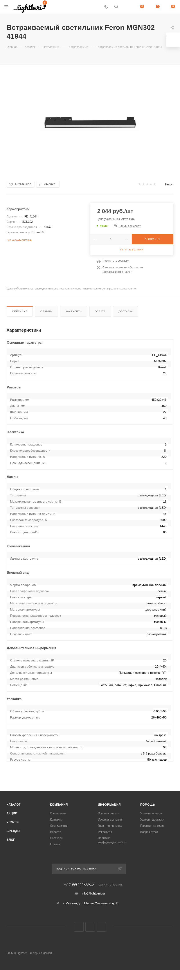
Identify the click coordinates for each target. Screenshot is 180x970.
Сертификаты (59, 825)
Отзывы (46, 311)
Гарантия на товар (110, 825)
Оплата (100, 311)
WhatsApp (101, 927)
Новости (55, 831)
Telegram (90, 927)
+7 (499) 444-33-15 (79, 884)
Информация (109, 804)
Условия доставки (110, 819)
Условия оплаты (108, 813)
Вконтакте (79, 927)
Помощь (147, 804)
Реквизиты (105, 831)
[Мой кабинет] (127, 7)
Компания (59, 804)
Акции (12, 813)
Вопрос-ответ (149, 831)
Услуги (13, 822)
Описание (19, 311)
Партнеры (56, 838)
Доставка (126, 311)
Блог (11, 839)
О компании (58, 813)
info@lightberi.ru (93, 893)
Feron (169, 184)
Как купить (74, 311)
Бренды (13, 831)
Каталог (14, 804)
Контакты (56, 819)
